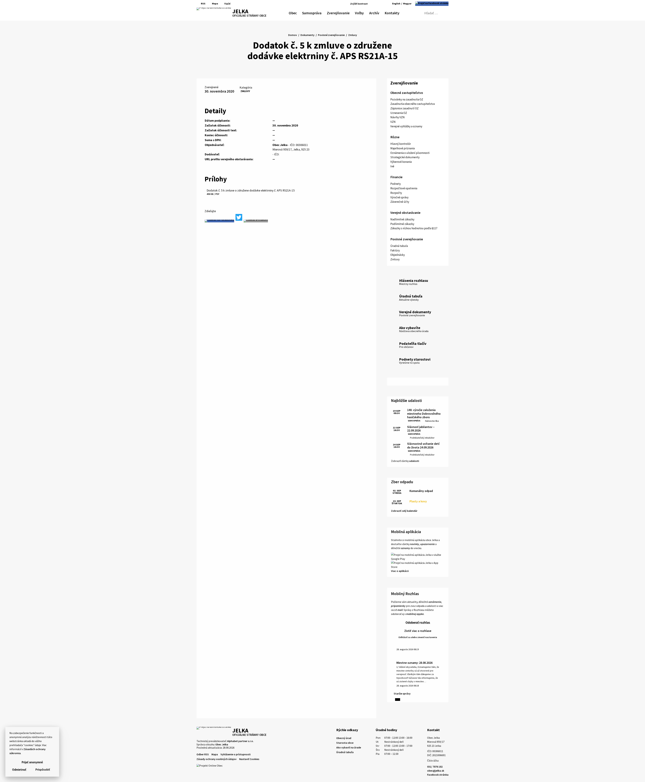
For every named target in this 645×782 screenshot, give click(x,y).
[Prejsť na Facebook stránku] (431, 3)
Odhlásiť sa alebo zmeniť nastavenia (417, 637)
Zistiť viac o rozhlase (417, 631)
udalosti (414, 461)
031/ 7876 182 (435, 766)
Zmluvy (245, 91)
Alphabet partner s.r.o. (240, 741)
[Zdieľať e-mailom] (256, 221)
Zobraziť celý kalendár (404, 510)
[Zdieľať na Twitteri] (238, 217)
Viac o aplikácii (400, 571)
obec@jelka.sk (435, 770)
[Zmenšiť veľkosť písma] (373, 3)
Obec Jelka (221, 744)
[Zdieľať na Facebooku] (219, 221)
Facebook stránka (437, 774)
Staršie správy (402, 693)
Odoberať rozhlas (417, 622)
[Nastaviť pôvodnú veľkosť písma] (377, 3)
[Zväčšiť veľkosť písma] (381, 3)
